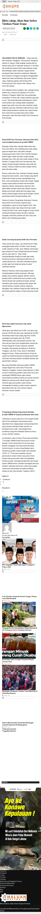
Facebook (3, 871)
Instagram (3, 873)
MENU (4, 1)
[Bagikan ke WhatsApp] (34, 28)
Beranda (5, 15)
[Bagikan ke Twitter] (31, 28)
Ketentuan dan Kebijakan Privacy (11, 881)
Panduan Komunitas (6, 885)
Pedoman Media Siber (7, 883)
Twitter (2, 875)
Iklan (1, 889)
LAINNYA (4, 782)
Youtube (3, 877)
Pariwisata (13, 15)
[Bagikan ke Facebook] (27, 28)
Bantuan (3, 887)
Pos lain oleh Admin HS (9, 535)
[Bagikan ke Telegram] (37, 28)
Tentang (3, 879)
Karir (1, 892)
